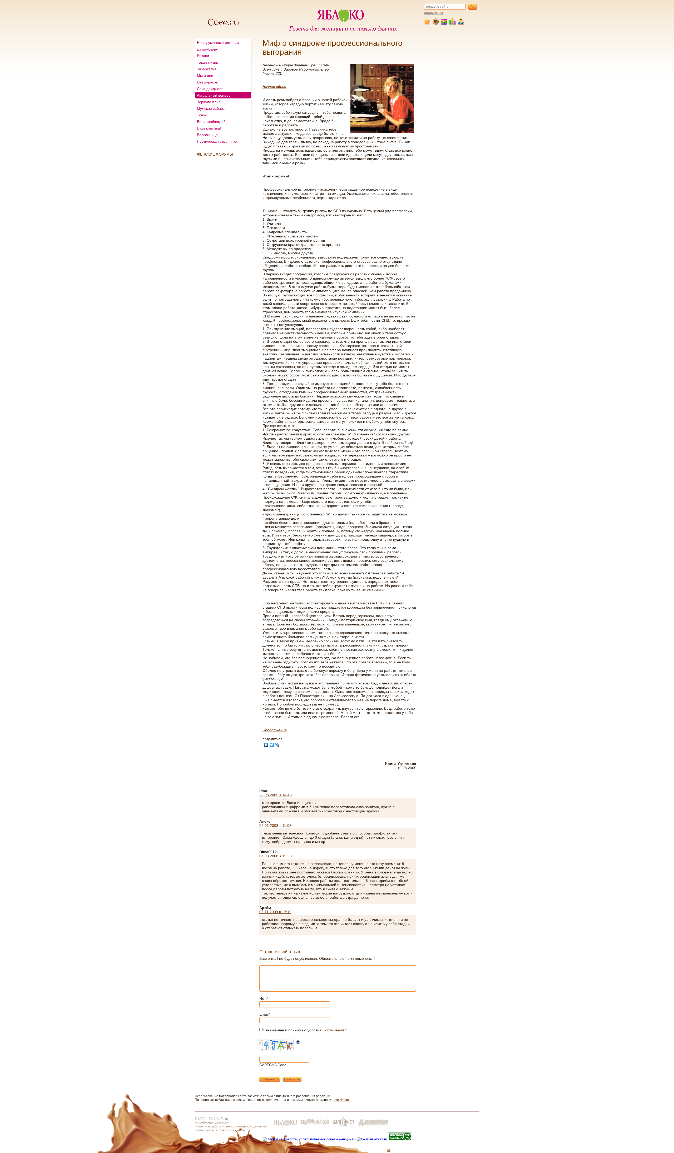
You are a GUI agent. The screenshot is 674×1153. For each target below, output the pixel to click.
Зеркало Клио (209, 102)
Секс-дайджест (210, 89)
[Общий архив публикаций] (444, 23)
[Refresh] (298, 1043)
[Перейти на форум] (436, 23)
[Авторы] (461, 23)
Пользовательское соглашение (220, 1130)
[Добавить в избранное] (427, 23)
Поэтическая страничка (217, 141)
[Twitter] (272, 744)
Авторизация (433, 12)
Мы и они (205, 75)
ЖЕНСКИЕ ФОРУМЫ (215, 154)
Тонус (202, 115)
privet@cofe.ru (342, 1100)
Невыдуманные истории (218, 43)
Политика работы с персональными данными (231, 1126)
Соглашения (333, 1030)
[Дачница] (373, 1127)
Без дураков (207, 82)
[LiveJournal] (277, 744)
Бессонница (207, 135)
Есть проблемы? (211, 122)
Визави (203, 56)
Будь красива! (209, 128)
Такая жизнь (207, 62)
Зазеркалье (207, 69)
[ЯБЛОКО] (285, 1127)
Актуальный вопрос (213, 95)
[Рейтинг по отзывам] (453, 23)
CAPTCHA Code (272, 1065)
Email (264, 1014)
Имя (263, 998)
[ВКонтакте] (266, 744)
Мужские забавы (211, 108)
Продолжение (274, 730)
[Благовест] (343, 1127)
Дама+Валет (208, 49)
